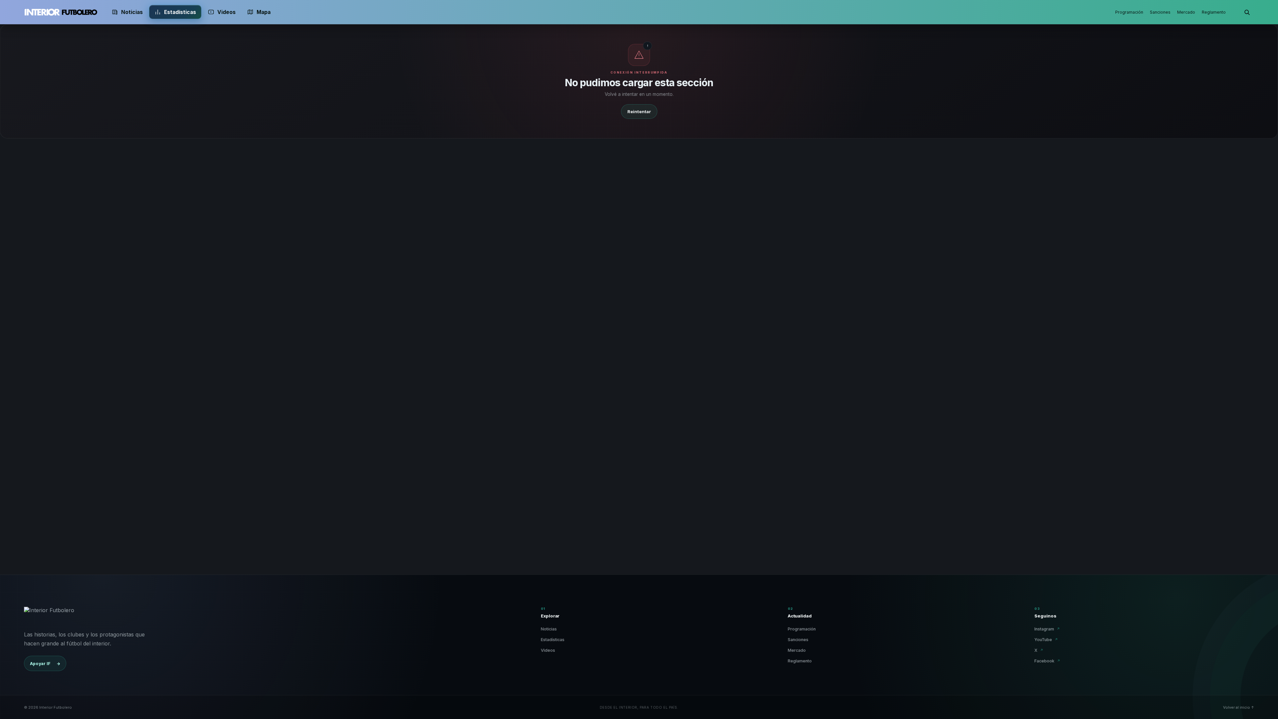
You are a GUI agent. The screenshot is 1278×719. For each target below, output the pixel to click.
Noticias (132, 12)
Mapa (264, 12)
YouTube (1046, 639)
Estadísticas (180, 12)
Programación (1129, 12)
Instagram (1047, 628)
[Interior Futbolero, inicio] (60, 12)
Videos (226, 12)
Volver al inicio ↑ (1238, 707)
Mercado (1186, 12)
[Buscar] (1246, 12)
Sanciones (1160, 12)
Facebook (1047, 660)
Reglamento (1214, 12)
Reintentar (639, 111)
